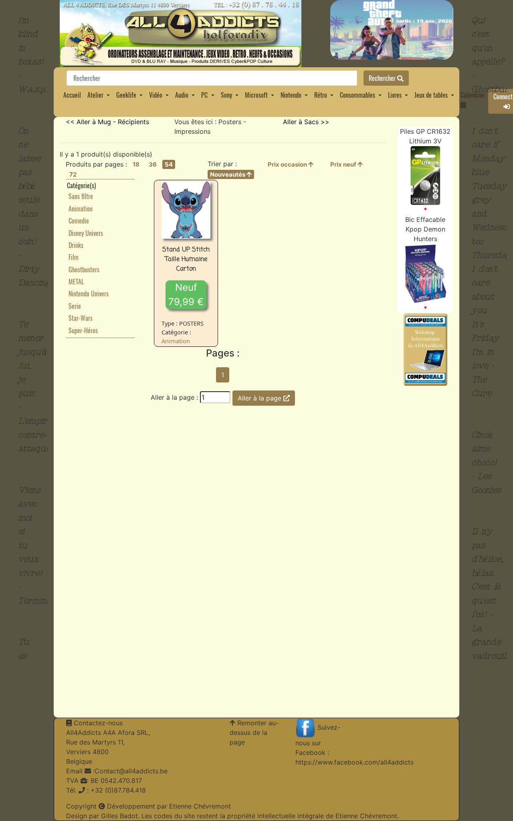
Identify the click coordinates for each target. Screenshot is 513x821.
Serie (75, 306)
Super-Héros (83, 330)
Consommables (357, 95)
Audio (181, 95)
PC (204, 95)
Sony (226, 95)
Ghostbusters (84, 269)
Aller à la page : (174, 397)
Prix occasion (288, 164)
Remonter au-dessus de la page (254, 732)
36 (153, 164)
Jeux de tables (431, 95)
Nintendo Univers (89, 293)
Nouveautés (228, 174)
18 (136, 164)
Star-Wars (81, 318)
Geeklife (126, 95)
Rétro (320, 95)
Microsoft (256, 95)
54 (169, 164)
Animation (81, 208)
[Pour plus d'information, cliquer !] (425, 175)
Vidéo (155, 95)
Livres (395, 95)
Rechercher (383, 78)
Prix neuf (343, 164)
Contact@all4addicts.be (131, 771)
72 (73, 174)
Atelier (95, 95)
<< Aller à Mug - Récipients (107, 122)
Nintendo (291, 95)
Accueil (72, 95)
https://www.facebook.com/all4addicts (354, 762)
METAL (76, 281)
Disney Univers (86, 233)
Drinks (76, 245)
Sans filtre (81, 196)
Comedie (79, 220)
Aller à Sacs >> (306, 122)
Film (74, 257)
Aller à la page (260, 398)
